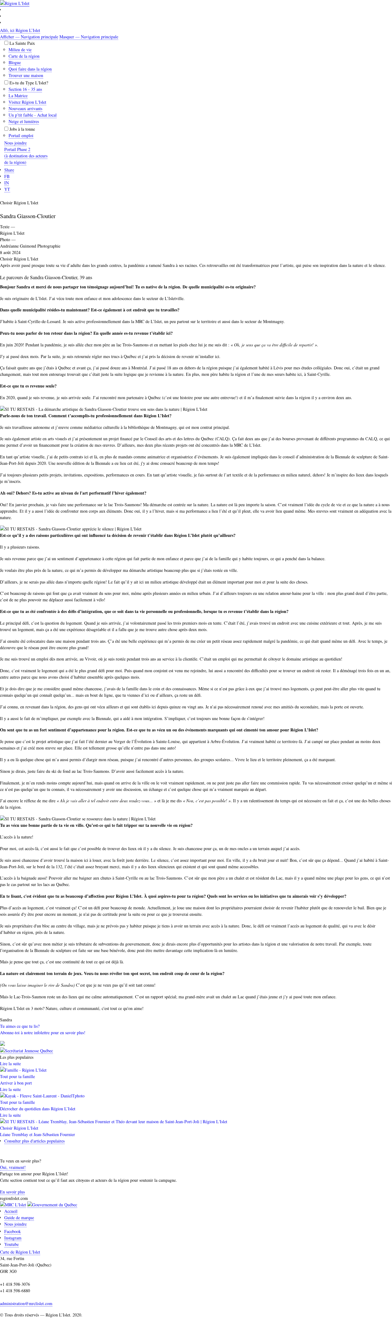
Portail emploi (21, 135)
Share (9, 170)
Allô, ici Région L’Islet (20, 30)
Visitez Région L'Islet (27, 102)
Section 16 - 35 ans (25, 89)
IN (6, 183)
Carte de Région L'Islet (20, 1252)
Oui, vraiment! (13, 1167)
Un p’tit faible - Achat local (33, 115)
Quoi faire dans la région (30, 69)
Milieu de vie (20, 49)
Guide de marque (19, 1217)
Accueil (10, 1211)
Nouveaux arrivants (25, 108)
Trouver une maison (26, 75)
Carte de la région (24, 56)
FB (6, 176)
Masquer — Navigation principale (88, 37)
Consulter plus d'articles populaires (34, 1141)
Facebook (12, 1231)
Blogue (15, 62)
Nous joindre (15, 1224)
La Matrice (18, 95)
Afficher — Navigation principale (29, 37)
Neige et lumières (24, 121)
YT (7, 189)
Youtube (11, 1244)
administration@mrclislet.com (26, 1303)
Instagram (12, 1238)
